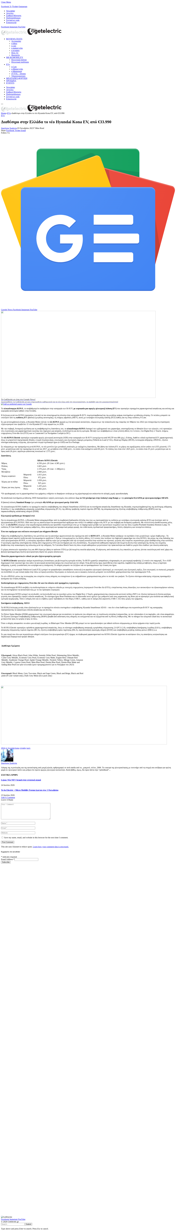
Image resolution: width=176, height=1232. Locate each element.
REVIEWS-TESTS (14, 39)
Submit (28, 1224)
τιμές (28, 748)
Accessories (16, 41)
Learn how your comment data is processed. (51, 847)
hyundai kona (13, 748)
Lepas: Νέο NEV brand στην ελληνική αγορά (21, 780)
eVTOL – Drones (18, 74)
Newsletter (10, 11)
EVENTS (10, 83)
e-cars (13, 46)
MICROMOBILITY (14, 57)
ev (7, 748)
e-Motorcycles (17, 69)
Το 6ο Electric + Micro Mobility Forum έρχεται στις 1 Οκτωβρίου (29, 790)
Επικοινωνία (11, 22)
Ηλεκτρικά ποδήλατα (20, 62)
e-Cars (14, 67)
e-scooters (15, 50)
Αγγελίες (10, 13)
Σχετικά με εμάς (12, 20)
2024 (3, 748)
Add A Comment (8, 797)
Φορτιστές (15, 55)
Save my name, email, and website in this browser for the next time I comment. (36, 837)
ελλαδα (23, 748)
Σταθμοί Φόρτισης (13, 15)
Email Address (7, 859)
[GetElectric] (31, 34)
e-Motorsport (16, 71)
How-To (14, 53)
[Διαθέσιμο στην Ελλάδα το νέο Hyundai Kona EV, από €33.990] (78, 397)
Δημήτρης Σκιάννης (9, 128)
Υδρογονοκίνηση (18, 76)
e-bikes (14, 43)
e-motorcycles (17, 48)
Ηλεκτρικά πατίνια (19, 60)
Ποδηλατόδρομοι (13, 18)
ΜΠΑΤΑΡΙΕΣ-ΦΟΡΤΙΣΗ (16, 78)
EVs (8, 64)
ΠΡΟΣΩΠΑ (11, 81)
